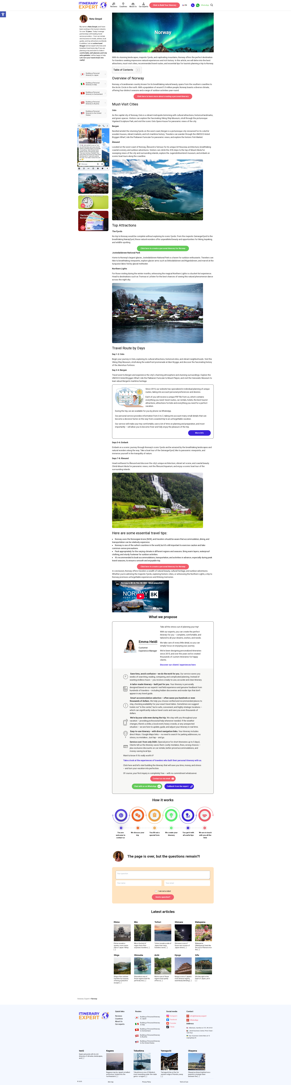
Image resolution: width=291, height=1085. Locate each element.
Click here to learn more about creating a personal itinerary (163, 96)
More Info (199, 433)
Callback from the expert (177, 786)
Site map (110, 1082)
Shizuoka (138, 955)
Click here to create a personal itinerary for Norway (163, 248)
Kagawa (110, 1051)
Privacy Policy (146, 1082)
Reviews (113, 6)
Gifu (197, 955)
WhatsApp (194, 1020)
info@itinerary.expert (198, 1016)
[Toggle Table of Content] (136, 70)
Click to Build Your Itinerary (164, 5)
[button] (3, 14)
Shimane (179, 922)
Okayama (192, 1051)
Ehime (117, 922)
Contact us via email (161, 778)
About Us (133, 6)
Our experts (143, 6)
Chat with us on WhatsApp (145, 786)
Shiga (116, 955)
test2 (81, 1051)
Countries (123, 6)
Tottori (157, 922)
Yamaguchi (166, 1051)
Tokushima (139, 1051)
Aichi (156, 955)
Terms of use (184, 1082)
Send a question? (163, 897)
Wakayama (200, 922)
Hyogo (178, 955)
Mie (136, 922)
